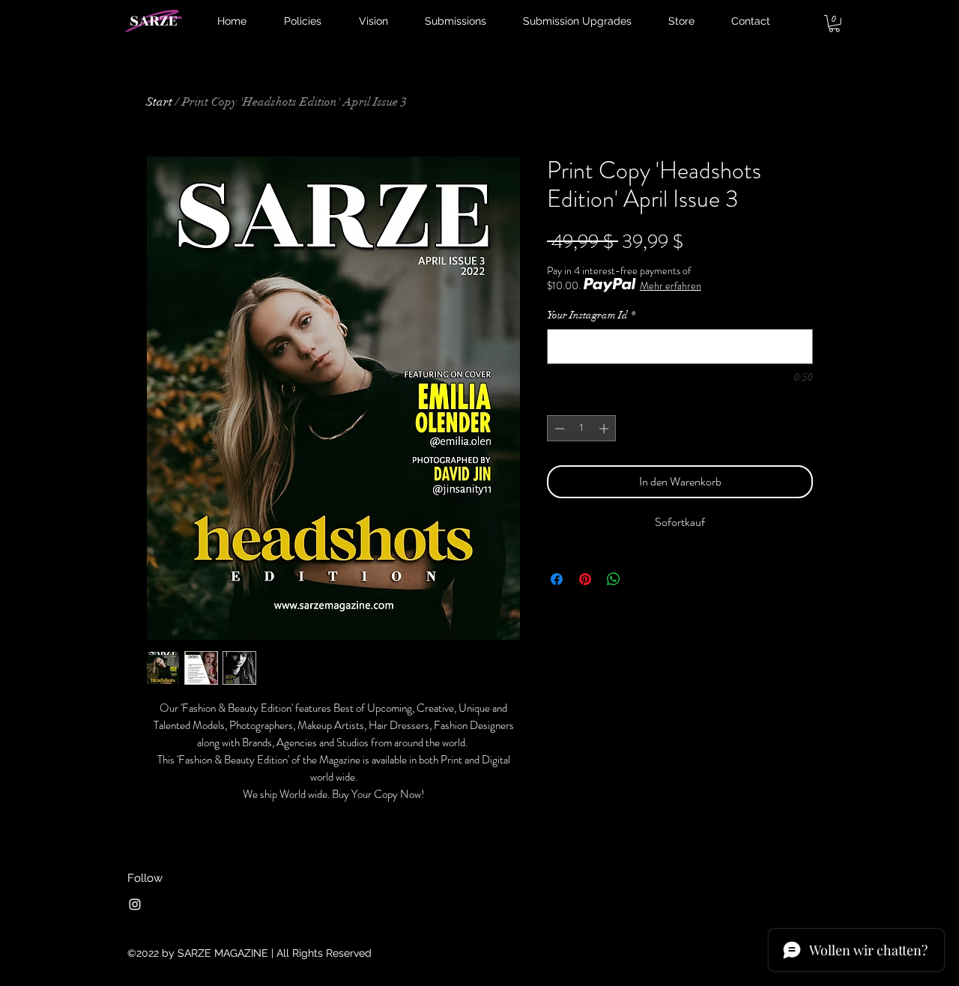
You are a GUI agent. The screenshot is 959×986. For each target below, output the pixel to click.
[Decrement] (558, 428)
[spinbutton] (581, 428)
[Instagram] (134, 904)
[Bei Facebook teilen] (557, 579)
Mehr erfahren (670, 285)
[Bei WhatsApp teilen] (614, 579)
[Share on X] (642, 579)
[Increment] (605, 428)
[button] (834, 23)
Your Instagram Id (591, 315)
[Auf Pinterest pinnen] (585, 579)
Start (159, 101)
